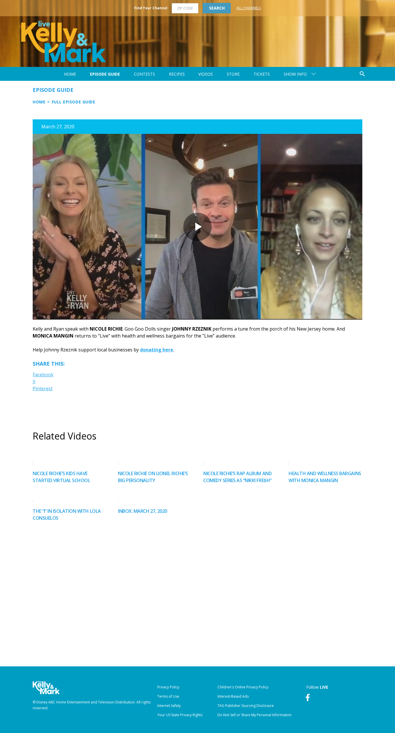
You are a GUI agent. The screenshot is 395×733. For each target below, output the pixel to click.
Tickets (262, 74)
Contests (144, 74)
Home (70, 74)
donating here (156, 350)
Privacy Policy (168, 687)
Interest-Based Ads (233, 696)
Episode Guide (105, 74)
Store (233, 74)
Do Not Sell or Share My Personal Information (254, 714)
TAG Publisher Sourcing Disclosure (245, 705)
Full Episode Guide (73, 102)
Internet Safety (169, 705)
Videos (205, 74)
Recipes (177, 74)
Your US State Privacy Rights (179, 714)
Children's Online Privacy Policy (242, 687)
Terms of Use (168, 696)
